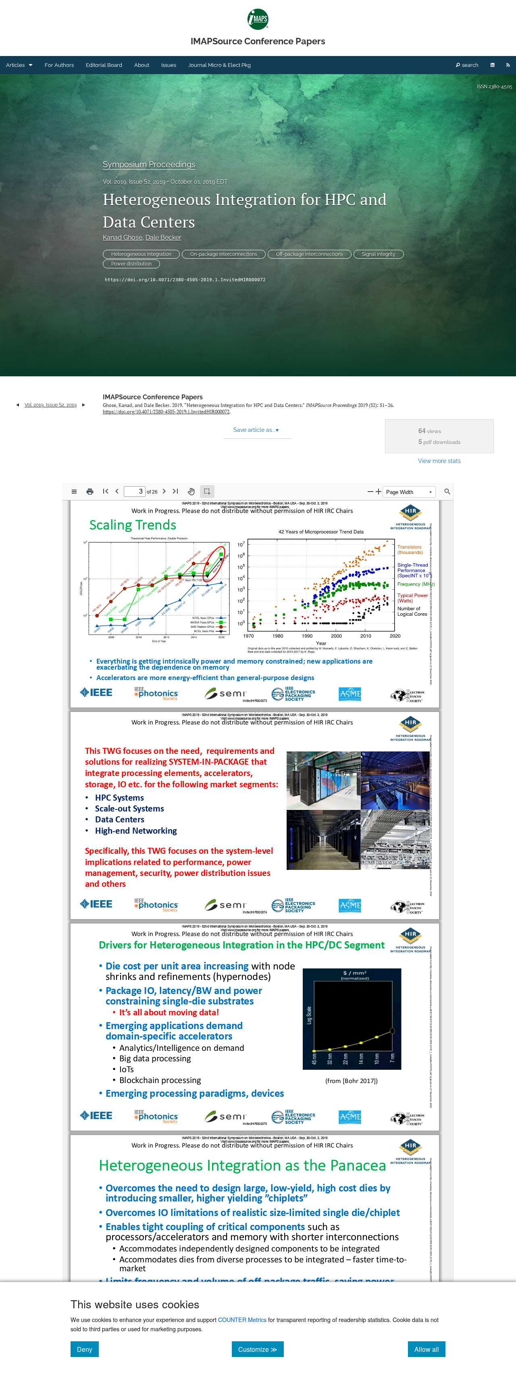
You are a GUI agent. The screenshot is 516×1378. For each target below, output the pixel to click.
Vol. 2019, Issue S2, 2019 (134, 181)
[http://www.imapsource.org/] (241, 507)
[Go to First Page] (105, 491)
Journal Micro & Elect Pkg (219, 65)
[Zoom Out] (370, 491)
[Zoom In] (378, 491)
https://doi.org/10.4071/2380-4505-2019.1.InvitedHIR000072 (185, 279)
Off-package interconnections (309, 254)
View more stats (439, 460)
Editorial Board (104, 65)
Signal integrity (378, 254)
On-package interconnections (223, 254)
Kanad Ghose (122, 237)
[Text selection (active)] (207, 491)
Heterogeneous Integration (141, 254)
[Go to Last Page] (175, 491)
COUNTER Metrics (242, 1319)
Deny (88, 1349)
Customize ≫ (261, 1349)
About (141, 65)
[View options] (74, 492)
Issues (168, 65)
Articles (15, 65)
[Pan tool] (191, 491)
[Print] (90, 491)
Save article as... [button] (256, 430)
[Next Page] (164, 491)
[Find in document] (447, 491)
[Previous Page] (117, 491)
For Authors (59, 65)
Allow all (429, 1349)
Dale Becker (163, 237)
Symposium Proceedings (149, 164)
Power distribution (131, 264)
